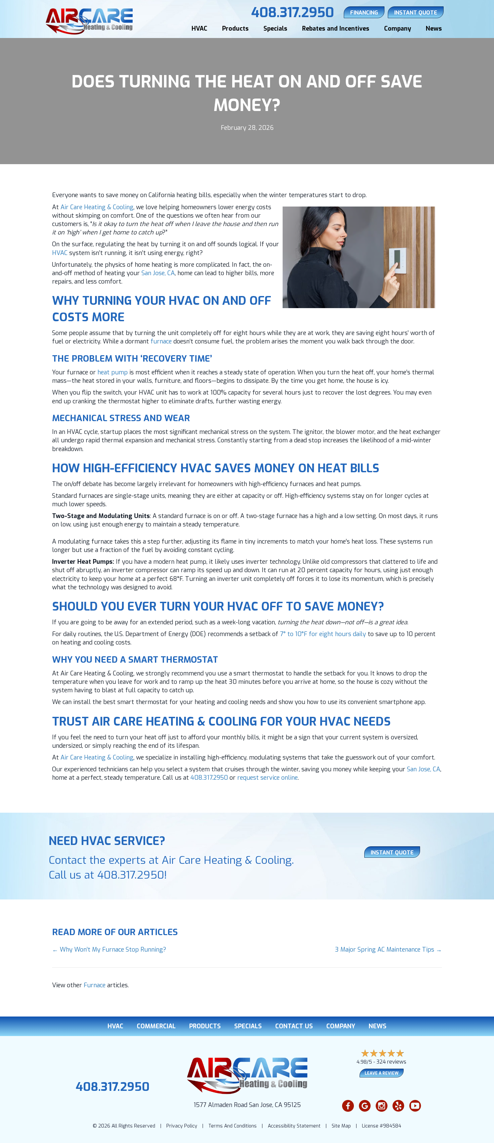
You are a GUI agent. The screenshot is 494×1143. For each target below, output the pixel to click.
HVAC (199, 29)
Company (397, 29)
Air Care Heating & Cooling (96, 207)
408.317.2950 (209, 778)
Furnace (95, 985)
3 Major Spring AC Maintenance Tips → (388, 950)
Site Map (341, 1126)
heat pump (112, 372)
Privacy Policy (181, 1126)
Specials (275, 29)
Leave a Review (382, 1073)
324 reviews (391, 1061)
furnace (161, 341)
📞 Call (391, 1133)
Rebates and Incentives (335, 29)
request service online (267, 778)
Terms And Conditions (232, 1126)
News (434, 29)
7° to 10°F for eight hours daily (324, 634)
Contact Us (294, 1026)
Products (235, 29)
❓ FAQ (468, 1133)
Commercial (156, 1026)
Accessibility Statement (294, 1126)
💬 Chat (429, 1133)
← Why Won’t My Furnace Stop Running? (109, 950)
